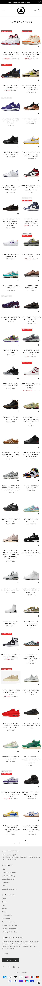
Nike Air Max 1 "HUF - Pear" (31, 255)
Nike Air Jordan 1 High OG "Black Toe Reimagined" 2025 (31, 188)
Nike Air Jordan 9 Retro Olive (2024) (11, 418)
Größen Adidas (7, 915)
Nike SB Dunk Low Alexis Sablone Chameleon (31, 623)
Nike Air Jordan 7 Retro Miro (31, 487)
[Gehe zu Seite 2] (25, 840)
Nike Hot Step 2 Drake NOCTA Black (10, 520)
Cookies (4, 886)
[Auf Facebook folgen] (3, 967)
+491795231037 (11, 859)
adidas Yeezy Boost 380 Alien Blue (10, 758)
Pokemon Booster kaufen (10, 925)
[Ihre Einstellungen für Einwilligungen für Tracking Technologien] (38, 982)
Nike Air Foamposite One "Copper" (31, 120)
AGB (3, 869)
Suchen (4, 902)
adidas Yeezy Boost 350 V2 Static (31, 691)
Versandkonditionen (8, 879)
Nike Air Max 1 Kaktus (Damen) (10, 286)
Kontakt (4, 909)
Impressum (5, 882)
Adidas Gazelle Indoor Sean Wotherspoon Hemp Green (31, 658)
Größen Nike (6, 918)
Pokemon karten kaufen (9, 929)
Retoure (4, 912)
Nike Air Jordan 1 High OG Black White (10, 656)
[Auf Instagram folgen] (8, 967)
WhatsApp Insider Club (9, 932)
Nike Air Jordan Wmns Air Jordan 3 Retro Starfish (31, 54)
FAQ (3, 905)
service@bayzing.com (27, 857)
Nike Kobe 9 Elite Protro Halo (10, 622)
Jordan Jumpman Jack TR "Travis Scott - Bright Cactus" (31, 87)
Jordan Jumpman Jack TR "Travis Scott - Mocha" (31, 319)
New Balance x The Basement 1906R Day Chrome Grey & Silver (10, 488)
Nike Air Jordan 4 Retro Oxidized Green (10, 589)
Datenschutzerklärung (9, 872)
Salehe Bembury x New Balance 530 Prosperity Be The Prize (31, 420)
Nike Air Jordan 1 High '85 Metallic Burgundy (31, 386)
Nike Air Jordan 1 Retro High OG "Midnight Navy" (31, 221)
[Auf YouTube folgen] (14, 967)
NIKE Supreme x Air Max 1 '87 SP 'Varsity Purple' (10, 121)
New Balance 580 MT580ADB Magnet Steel (31, 352)
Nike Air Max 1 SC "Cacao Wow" (31, 286)
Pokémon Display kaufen (10, 922)
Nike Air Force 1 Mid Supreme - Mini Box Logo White (31, 590)
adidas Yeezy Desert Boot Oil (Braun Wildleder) (31, 794)
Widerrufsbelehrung (8, 876)
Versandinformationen (9, 889)
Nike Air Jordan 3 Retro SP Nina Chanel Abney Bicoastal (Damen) (31, 760)
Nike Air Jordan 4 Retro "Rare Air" (10, 86)
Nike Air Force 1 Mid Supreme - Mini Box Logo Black (31, 454)
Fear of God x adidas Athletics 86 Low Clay (11, 692)
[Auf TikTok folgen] (19, 967)
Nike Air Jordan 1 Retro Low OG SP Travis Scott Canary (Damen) (11, 829)
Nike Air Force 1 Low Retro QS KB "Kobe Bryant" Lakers (31, 154)
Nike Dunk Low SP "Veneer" (10, 351)
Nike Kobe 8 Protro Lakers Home (11, 255)
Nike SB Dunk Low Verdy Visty (31, 520)
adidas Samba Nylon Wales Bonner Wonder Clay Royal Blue (31, 829)
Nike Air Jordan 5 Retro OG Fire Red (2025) (11, 54)
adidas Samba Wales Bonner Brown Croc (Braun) (11, 454)
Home (4, 899)
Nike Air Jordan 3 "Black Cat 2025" (10, 153)
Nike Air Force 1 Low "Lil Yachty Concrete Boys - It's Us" (10, 188)
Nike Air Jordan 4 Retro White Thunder (31, 551)
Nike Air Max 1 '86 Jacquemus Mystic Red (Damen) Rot (11, 725)
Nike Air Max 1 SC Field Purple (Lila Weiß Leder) (10, 794)
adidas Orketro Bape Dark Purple (10, 318)
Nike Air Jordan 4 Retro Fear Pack (10, 385)
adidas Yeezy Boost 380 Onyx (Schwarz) (31, 724)
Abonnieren (10, 960)
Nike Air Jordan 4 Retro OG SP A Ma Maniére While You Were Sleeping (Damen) (11, 555)
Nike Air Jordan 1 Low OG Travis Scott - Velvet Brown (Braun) (10, 222)
